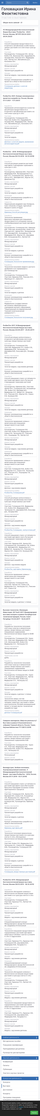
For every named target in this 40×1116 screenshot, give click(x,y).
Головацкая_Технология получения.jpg (18, 317)
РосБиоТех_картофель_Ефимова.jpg (17, 569)
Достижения (7, 1090)
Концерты (6, 1093)
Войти (35, 3)
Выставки (6, 1086)
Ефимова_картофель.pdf (13, 828)
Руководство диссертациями (14, 1052)
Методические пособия (11, 1041)
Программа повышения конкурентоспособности (12, 1098)
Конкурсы (6, 1082)
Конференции (8, 1062)
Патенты (6, 1065)
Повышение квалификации (13, 1045)
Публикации (7, 1069)
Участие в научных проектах (13, 1073)
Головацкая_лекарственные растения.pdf (19, 872)
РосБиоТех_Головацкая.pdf (14, 493)
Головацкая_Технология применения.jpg (19, 262)
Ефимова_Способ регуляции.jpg (16, 212)
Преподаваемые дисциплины (14, 1049)
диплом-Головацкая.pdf (13, 712)
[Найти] (27, 2)
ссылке (21, 1107)
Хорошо (34, 1112)
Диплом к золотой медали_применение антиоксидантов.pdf (19, 143)
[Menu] (2, 2)
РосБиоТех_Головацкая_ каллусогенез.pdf (19, 530)
